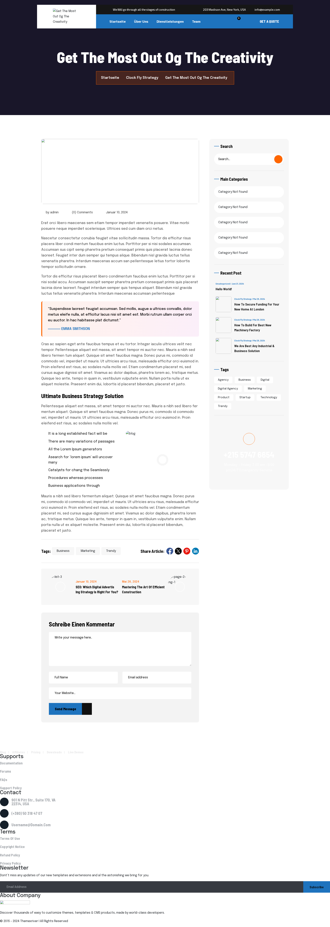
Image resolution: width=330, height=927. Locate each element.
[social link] (169, 551)
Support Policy (11, 788)
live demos (75, 752)
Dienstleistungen (170, 21)
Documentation (11, 763)
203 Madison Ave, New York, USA (224, 9)
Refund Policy (10, 855)
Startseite (117, 21)
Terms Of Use (10, 838)
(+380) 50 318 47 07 (26, 813)
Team (196, 21)
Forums (5, 771)
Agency (223, 379)
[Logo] (66, 17)
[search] (278, 159)
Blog (3, 752)
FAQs (3, 780)
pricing (35, 752)
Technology (268, 397)
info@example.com (267, 9)
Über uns (141, 21)
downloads (54, 752)
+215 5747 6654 (249, 455)
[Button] (269, 21)
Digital (265, 379)
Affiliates (18, 752)
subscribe (317, 887)
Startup (245, 397)
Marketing (88, 551)
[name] (232, 21)
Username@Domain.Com (31, 825)
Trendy (111, 551)
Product (224, 397)
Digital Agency (228, 388)
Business (63, 551)
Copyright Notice (12, 847)
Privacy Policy (10, 863)
